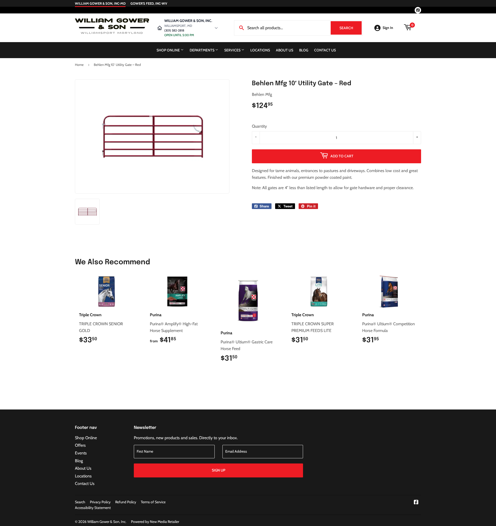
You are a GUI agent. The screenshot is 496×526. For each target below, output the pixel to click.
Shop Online (169, 50)
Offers (80, 445)
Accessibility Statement (93, 508)
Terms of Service (153, 502)
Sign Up (218, 470)
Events (81, 453)
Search (350, 28)
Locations (260, 50)
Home (79, 65)
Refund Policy (125, 502)
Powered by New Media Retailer (155, 522)
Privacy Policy (100, 502)
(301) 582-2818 (174, 30)
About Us (284, 50)
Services (232, 50)
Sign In (388, 28)
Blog (303, 50)
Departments (202, 50)
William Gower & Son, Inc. (106, 522)
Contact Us (325, 50)
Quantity (259, 126)
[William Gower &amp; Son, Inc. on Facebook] (416, 502)
